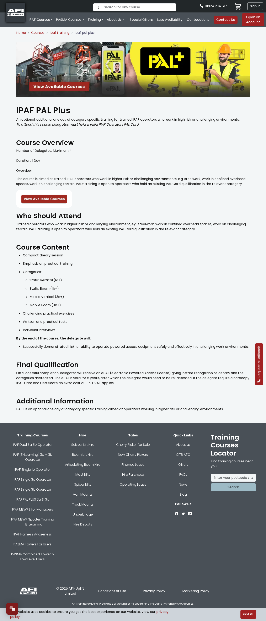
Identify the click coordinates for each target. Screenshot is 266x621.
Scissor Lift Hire (82, 444)
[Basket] (238, 6)
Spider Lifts (82, 484)
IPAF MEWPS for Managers (32, 509)
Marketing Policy (195, 591)
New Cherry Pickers (133, 454)
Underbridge (83, 514)
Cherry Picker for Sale (133, 444)
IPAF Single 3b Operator (32, 489)
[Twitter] (183, 513)
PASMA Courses (68, 19)
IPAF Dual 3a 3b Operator (33, 444)
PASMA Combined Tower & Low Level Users (32, 557)
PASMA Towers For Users (33, 544)
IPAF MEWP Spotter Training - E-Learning (32, 522)
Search (233, 487)
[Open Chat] (12, 609)
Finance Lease (133, 464)
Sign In (255, 6)
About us (183, 444)
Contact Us (225, 19)
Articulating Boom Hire (82, 464)
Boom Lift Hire (83, 454)
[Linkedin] (190, 513)
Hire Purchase (133, 474)
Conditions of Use (112, 591)
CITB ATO (183, 454)
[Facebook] (176, 513)
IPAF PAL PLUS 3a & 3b (32, 499)
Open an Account (253, 19)
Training (94, 19)
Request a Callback (259, 361)
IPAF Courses (39, 19)
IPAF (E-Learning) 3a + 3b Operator (32, 457)
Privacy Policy (154, 591)
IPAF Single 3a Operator (32, 479)
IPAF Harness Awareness (33, 534)
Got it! (248, 614)
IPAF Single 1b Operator (33, 469)
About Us (114, 19)
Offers (183, 464)
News (183, 484)
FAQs (183, 474)
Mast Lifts (82, 474)
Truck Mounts (83, 504)
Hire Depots (83, 524)
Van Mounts (82, 494)
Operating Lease (133, 484)
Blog (183, 494)
